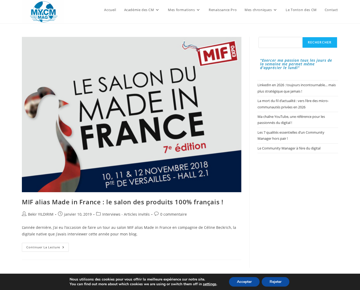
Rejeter (275, 281)
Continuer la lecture (47, 248)
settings (209, 284)
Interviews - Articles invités (126, 214)
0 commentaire (173, 214)
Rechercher (320, 42)
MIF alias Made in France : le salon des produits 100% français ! (122, 201)
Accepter (244, 281)
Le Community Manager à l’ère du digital (288, 148)
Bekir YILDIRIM (40, 214)
